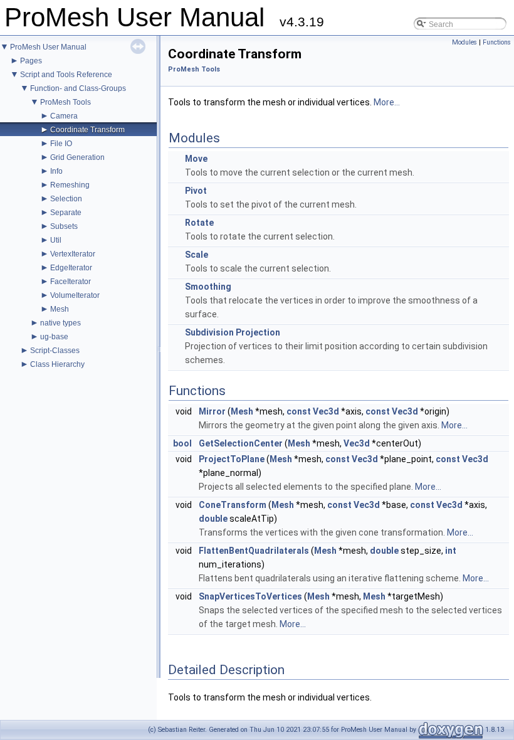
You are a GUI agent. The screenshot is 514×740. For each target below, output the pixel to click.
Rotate (199, 223)
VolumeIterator (75, 295)
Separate (65, 212)
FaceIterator (70, 281)
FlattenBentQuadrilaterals (254, 551)
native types (60, 323)
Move (196, 159)
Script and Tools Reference (66, 74)
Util (55, 240)
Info (56, 171)
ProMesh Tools (65, 102)
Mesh (59, 309)
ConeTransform (232, 505)
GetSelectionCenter (241, 443)
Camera (64, 116)
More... (387, 102)
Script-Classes (55, 350)
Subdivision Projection (232, 332)
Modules (464, 42)
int (450, 551)
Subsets (64, 226)
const (298, 411)
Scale (196, 255)
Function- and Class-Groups (78, 88)
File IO (61, 143)
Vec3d (326, 411)
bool (182, 443)
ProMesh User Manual (48, 47)
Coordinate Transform (87, 129)
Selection (66, 198)
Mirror (212, 411)
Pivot (196, 191)
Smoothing (208, 287)
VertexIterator (72, 254)
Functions (497, 42)
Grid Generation (77, 157)
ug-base (54, 336)
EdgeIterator (71, 267)
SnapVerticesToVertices (250, 596)
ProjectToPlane (232, 459)
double (213, 519)
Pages (31, 60)
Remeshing (70, 185)
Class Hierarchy (57, 364)
